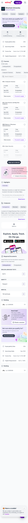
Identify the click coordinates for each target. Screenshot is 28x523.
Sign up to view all (14, 162)
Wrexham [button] (15, 207)
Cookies (7, 514)
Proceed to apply (19, 96)
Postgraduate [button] (17, 265)
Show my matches (9, 25)
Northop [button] (23, 207)
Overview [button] (4, 185)
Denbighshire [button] (5, 207)
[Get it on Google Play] (20, 241)
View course (7, 96)
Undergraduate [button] (6, 265)
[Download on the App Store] (8, 241)
